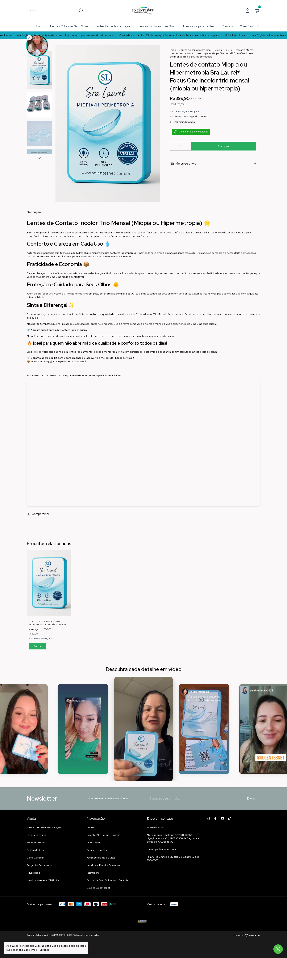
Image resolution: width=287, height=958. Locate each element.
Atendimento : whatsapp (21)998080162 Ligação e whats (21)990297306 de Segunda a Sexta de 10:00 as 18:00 (173, 838)
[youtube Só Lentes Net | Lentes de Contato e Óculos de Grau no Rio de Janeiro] (222, 818)
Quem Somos (94, 842)
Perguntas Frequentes (39, 865)
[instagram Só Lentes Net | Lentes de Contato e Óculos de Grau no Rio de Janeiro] (208, 818)
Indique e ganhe (36, 835)
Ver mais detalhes (184, 122)
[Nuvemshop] (247, 935)
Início (39, 26)
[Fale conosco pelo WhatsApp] (278, 949)
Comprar (37, 646)
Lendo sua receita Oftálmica (43, 880)
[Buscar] (80, 10)
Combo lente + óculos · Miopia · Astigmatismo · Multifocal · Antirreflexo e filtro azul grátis (143, 35)
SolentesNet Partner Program (103, 835)
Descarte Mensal (245, 50)
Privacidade (33, 872)
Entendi (44, 949)
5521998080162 (156, 827)
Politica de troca (36, 850)
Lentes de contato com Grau (195, 50)
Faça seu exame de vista (101, 857)
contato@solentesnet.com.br (163, 849)
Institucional (93, 872)
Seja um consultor (97, 850)
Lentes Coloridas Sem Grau (69, 26)
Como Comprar (35, 857)
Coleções (246, 26)
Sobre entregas (36, 842)
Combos (227, 26)
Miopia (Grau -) (223, 50)
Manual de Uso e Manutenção (44, 827)
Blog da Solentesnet (98, 888)
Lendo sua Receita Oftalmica (103, 865)
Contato (91, 827)
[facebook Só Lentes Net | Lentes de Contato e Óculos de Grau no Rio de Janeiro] (215, 818)
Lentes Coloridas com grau (113, 26)
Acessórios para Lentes (198, 26)
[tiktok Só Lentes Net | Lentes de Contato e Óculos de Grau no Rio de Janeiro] (229, 818)
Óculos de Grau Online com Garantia (107, 880)
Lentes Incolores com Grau (156, 26)
